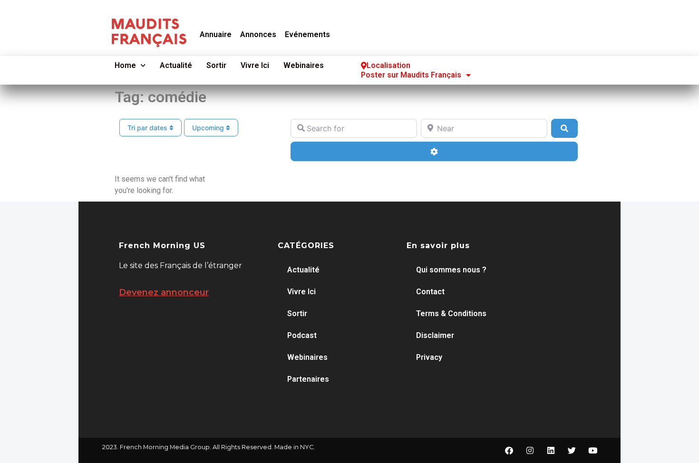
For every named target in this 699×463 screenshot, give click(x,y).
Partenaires (308, 379)
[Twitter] (571, 451)
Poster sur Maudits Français (411, 74)
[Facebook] (509, 451)
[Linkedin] (551, 451)
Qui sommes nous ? (451, 269)
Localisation (388, 65)
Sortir (216, 65)
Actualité (176, 65)
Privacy (429, 357)
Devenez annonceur (164, 292)
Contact (430, 291)
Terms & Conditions (451, 313)
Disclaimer (435, 335)
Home (125, 65)
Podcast (302, 335)
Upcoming (209, 128)
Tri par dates (148, 128)
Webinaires (303, 65)
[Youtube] (592, 451)
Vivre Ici (255, 65)
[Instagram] (530, 451)
